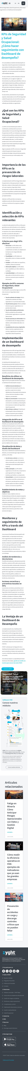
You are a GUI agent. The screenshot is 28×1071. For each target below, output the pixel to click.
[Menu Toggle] (9, 3)
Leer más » (10, 832)
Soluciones (6, 989)
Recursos (6, 1022)
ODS (4, 1019)
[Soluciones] (2, 989)
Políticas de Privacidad (8, 1060)
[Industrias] (2, 1016)
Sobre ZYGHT (7, 975)
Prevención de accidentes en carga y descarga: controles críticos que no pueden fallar (13, 918)
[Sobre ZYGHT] (2, 974)
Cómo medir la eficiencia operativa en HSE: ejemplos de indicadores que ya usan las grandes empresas (13, 867)
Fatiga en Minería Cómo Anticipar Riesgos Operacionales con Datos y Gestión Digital (14, 816)
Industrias (6, 1016)
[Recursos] (2, 1022)
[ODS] (2, 1019)
